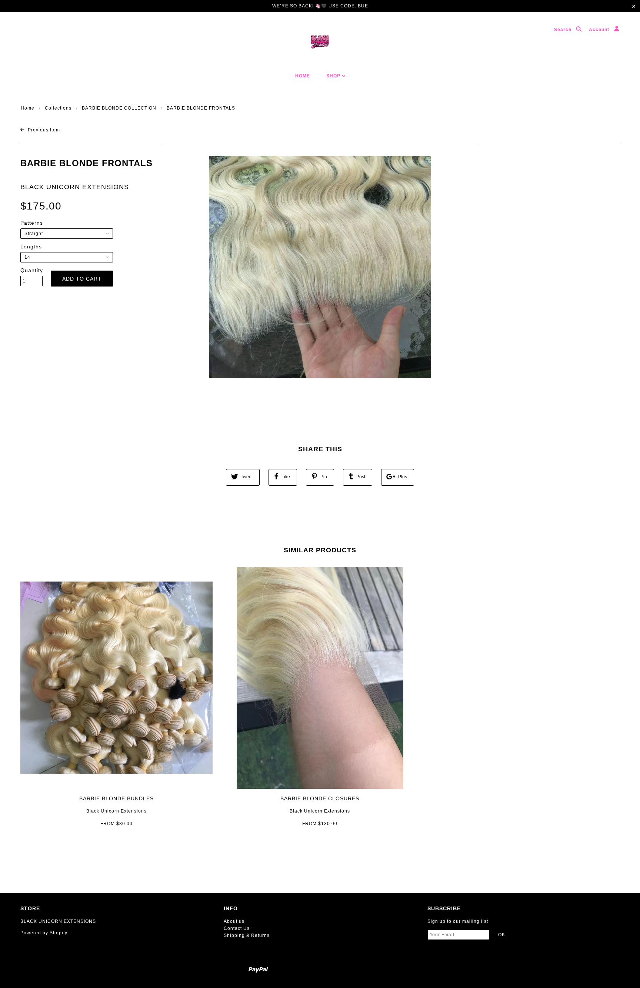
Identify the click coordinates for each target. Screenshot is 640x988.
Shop (334, 75)
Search (563, 30)
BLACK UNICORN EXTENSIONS (74, 187)
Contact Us (237, 928)
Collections (58, 108)
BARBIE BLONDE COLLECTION (119, 108)
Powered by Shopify (43, 932)
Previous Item (43, 130)
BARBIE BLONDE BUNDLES (116, 798)
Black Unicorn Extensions (116, 811)
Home (302, 75)
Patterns (31, 223)
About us (234, 921)
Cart (605, 75)
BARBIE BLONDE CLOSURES (319, 798)
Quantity (31, 270)
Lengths (31, 246)
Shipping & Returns (247, 935)
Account (600, 30)
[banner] (320, 41)
